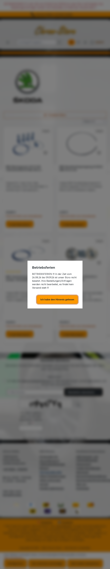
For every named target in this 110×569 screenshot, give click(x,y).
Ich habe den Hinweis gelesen (57, 299)
